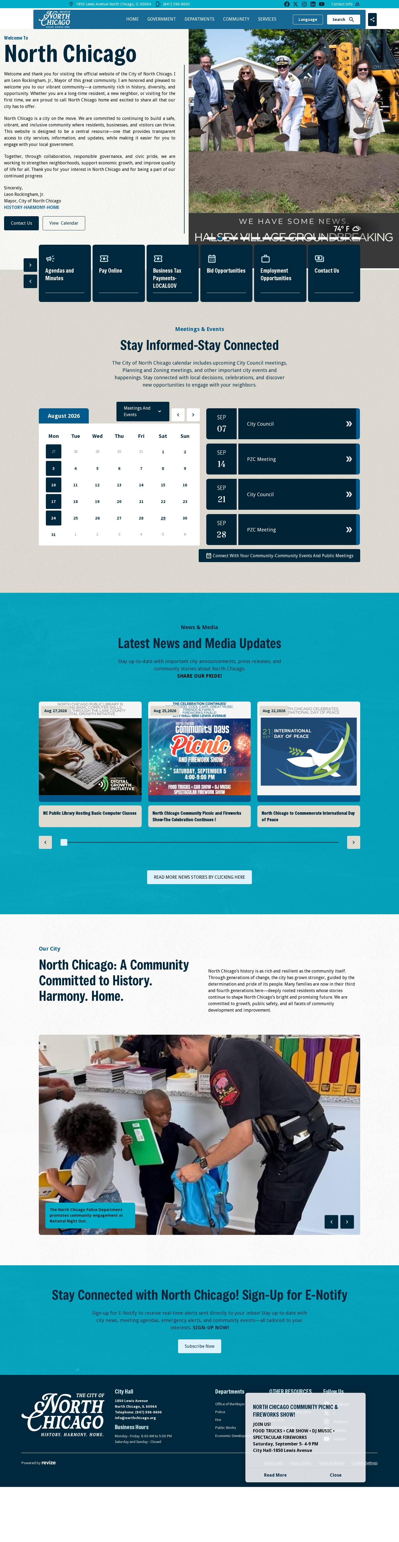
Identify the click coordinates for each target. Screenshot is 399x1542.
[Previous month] (178, 414)
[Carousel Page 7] (278, 238)
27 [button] (53, 451)
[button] (283, 423)
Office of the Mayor (230, 1403)
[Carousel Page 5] (255, 238)
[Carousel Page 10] (311, 238)
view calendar (63, 223)
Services (267, 19)
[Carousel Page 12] (333, 238)
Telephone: (138, 1412)
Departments (199, 19)
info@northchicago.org (135, 1417)
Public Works (225, 1427)
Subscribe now (199, 1346)
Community (236, 19)
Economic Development (234, 1435)
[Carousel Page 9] (300, 238)
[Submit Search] (351, 19)
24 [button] (53, 518)
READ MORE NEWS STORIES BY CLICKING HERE (199, 877)
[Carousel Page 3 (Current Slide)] (233, 238)
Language (308, 19)
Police (220, 1411)
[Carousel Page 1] (211, 238)
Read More (275, 1475)
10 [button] (53, 485)
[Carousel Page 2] (222, 238)
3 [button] (53, 468)
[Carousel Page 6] (266, 238)
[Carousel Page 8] (289, 238)
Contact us (21, 223)
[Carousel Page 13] (344, 238)
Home (132, 19)
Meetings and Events (137, 411)
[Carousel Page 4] (244, 238)
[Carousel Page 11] (322, 238)
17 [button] (53, 501)
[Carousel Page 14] (356, 238)
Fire (218, 1419)
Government (161, 19)
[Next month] (193, 414)
